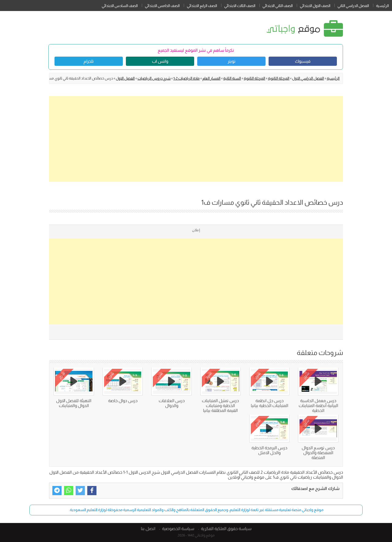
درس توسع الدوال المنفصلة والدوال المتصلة (318, 452)
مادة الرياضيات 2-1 (186, 78)
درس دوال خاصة (123, 400)
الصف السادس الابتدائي (120, 6)
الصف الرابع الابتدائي (202, 6)
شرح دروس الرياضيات (154, 78)
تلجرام (89, 61)
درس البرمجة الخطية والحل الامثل (269, 450)
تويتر (232, 61)
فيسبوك (303, 61)
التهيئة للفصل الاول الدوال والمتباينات (73, 403)
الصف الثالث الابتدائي (239, 6)
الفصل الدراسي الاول (308, 78)
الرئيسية (382, 6)
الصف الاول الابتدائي (315, 6)
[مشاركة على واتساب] (68, 490)
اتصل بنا (148, 528)
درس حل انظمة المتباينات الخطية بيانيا (269, 403)
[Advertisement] (196, 139)
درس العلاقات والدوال (172, 403)
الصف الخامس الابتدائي (162, 6)
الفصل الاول (125, 78)
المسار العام (211, 78)
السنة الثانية (232, 78)
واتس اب (160, 61)
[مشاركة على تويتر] (80, 490)
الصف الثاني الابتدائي (277, 6)
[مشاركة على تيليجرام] (57, 490)
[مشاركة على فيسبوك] (91, 490)
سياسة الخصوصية (178, 528)
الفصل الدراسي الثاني (353, 6)
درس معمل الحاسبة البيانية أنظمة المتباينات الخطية (318, 405)
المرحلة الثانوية (278, 78)
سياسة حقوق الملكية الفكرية (226, 528)
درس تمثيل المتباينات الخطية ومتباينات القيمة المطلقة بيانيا (220, 405)
